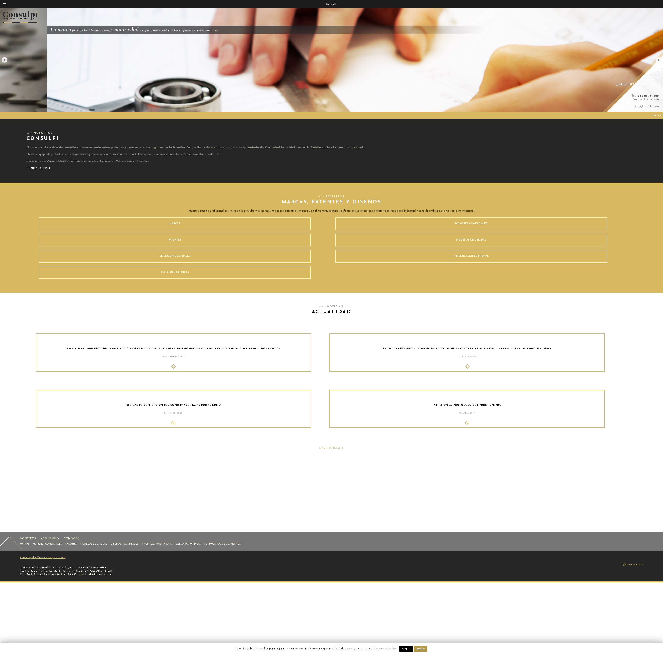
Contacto (72, 538)
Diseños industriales (124, 544)
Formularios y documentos (222, 544)
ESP (654, 115)
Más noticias (331, 448)
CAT (660, 115)
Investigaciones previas (157, 544)
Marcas (24, 544)
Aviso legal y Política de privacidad (42, 557)
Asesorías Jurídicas (188, 544)
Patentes (71, 544)
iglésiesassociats (632, 564)
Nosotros (28, 538)
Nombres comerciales (47, 544)
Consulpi (331, 4)
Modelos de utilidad (93, 544)
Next (658, 60)
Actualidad (50, 538)
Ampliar (420, 648)
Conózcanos (39, 168)
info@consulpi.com (647, 106)
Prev (4, 60)
